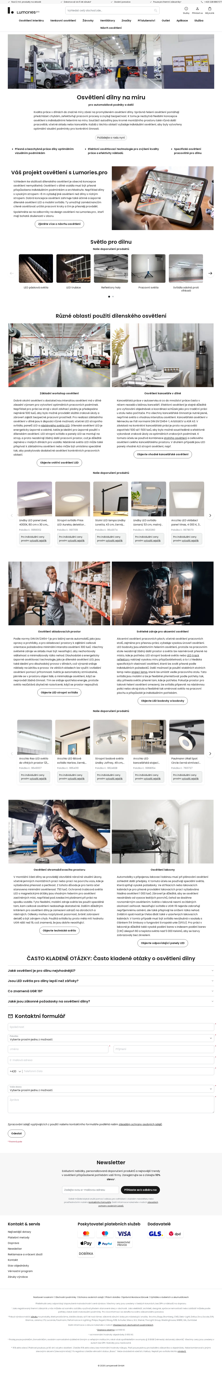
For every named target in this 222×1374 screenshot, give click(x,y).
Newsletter (15, 1249)
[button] (12, 273)
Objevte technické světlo (59, 930)
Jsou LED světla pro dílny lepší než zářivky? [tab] (43, 981)
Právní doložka (113, 1297)
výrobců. (182, 1351)
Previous (12, 515)
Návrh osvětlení (111, 28)
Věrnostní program (20, 1271)
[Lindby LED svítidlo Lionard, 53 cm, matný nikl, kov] (148, 514)
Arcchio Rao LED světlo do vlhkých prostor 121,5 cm (34, 761)
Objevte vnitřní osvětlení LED (59, 463)
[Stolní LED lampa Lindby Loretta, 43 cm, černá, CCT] (110, 514)
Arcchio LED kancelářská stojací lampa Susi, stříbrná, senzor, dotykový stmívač (146, 761)
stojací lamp (139, 672)
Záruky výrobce (18, 1277)
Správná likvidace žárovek (135, 1297)
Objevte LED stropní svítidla (59, 692)
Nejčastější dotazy (19, 1232)
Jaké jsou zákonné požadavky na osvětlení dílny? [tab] (49, 1001)
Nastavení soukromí (43, 1297)
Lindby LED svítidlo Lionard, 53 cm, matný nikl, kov (147, 522)
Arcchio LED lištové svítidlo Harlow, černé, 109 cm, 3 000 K (71, 761)
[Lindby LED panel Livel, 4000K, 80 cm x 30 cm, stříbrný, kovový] (34, 514)
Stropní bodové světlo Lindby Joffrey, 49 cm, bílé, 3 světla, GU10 (109, 761)
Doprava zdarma (106, 1329)
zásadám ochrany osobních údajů (140, 1124)
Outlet (166, 20)
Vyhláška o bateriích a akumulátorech (169, 1297)
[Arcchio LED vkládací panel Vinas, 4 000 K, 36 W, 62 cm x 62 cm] (186, 514)
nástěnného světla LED (55, 425)
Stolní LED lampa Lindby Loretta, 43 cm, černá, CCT (110, 522)
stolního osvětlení (175, 438)
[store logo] (23, 10)
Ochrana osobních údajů (91, 1297)
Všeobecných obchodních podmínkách (133, 1325)
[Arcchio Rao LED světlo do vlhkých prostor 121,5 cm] (34, 752)
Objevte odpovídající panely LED (163, 943)
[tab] (41, 1250)
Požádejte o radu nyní (111, 137)
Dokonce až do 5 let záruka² (77, 1)
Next (210, 515)
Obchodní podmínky (65, 1297)
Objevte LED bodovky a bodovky (162, 701)
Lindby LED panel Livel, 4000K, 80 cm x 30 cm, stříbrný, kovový (33, 522)
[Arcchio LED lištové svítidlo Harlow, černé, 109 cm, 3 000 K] (72, 752)
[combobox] (112, 10)
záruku (34, 1316)
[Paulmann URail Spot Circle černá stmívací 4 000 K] (186, 752)
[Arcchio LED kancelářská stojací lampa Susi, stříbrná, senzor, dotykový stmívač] (148, 752)
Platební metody (18, 1237)
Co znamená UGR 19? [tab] (25, 991)
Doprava (13, 1243)
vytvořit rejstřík (38, 540)
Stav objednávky (18, 1266)
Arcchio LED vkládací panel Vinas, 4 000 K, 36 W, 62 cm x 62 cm (186, 522)
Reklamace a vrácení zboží (25, 1254)
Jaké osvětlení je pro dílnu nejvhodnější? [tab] (41, 970)
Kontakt (13, 1260)
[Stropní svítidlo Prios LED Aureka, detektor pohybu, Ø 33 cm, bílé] (72, 514)
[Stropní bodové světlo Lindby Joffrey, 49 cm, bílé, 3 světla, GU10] (110, 752)
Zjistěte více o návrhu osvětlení (59, 224)
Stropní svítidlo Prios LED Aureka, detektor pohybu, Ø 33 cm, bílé (71, 522)
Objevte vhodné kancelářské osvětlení (163, 454)
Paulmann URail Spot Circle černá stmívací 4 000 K (185, 761)
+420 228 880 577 (213, 1)
